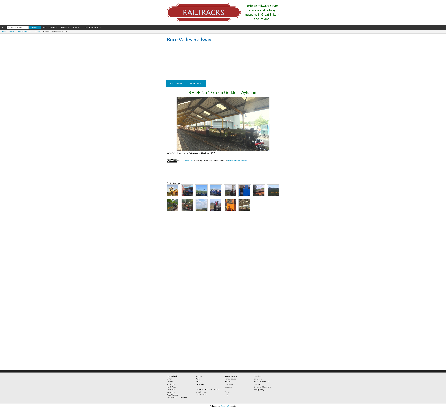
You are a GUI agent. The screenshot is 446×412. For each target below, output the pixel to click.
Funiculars (228, 381)
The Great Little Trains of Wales (208, 389)
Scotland (199, 376)
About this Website (261, 381)
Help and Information (92, 27)
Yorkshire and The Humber (177, 397)
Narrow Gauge (230, 379)
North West (171, 387)
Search (227, 392)
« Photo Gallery (196, 83)
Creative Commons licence (236, 160)
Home (4, 32)
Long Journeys (201, 392)
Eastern (11, 32)
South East (171, 389)
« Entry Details (176, 83)
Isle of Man (200, 384)
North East (171, 384)
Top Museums (201, 394)
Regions (52, 27)
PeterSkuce (188, 160)
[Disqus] (223, 338)
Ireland (198, 381)
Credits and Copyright (262, 387)
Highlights (76, 27)
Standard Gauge (231, 376)
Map (44, 27)
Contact (257, 384)
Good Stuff (225, 406)
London (170, 381)
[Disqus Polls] (223, 280)
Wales (198, 379)
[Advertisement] (223, 61)
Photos (37, 32)
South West (171, 392)
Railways (64, 27)
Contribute (258, 376)
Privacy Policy (259, 389)
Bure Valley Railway (24, 32)
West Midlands (172, 395)
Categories (258, 379)
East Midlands (172, 376)
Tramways (229, 384)
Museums (228, 387)
